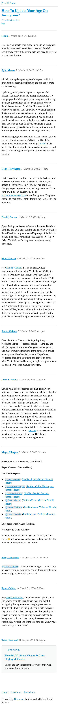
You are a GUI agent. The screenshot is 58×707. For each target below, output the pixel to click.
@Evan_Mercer (13, 500)
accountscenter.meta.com (14, 195)
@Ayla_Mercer (12, 479)
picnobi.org (13, 649)
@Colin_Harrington (15, 486)
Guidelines (29, 692)
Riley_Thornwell (14, 597)
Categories (16, 692)
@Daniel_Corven (13, 493)
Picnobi (42, 143)
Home (5, 692)
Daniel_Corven (13, 267)
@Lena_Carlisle (13, 514)
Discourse (19, 699)
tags (3, 24)
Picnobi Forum (9, 3)
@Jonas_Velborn (13, 507)
